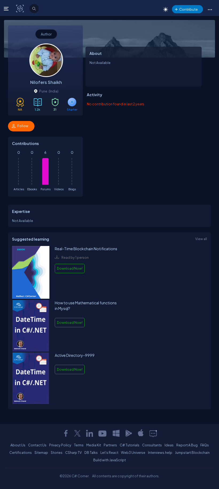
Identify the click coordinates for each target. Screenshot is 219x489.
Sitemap (41, 452)
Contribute (188, 9)
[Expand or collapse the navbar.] (7, 8)
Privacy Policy (60, 445)
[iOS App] (140, 433)
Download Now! (70, 268)
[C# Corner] (20, 8)
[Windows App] (116, 433)
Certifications (20, 452)
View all (201, 239)
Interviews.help (160, 452)
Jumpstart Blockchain (192, 452)
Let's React (109, 452)
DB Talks (91, 452)
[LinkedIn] (89, 433)
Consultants (152, 445)
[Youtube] (102, 433)
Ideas (169, 445)
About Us (17, 445)
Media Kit (93, 445)
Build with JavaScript (109, 460)
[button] (210, 9)
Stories (56, 452)
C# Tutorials (129, 445)
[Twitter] (77, 433)
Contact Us (37, 445)
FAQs (204, 445)
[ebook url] (30, 273)
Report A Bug (187, 445)
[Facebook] (65, 433)
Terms (79, 445)
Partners (110, 445)
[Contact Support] (153, 433)
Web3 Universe (133, 452)
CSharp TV (73, 452)
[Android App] (128, 433)
